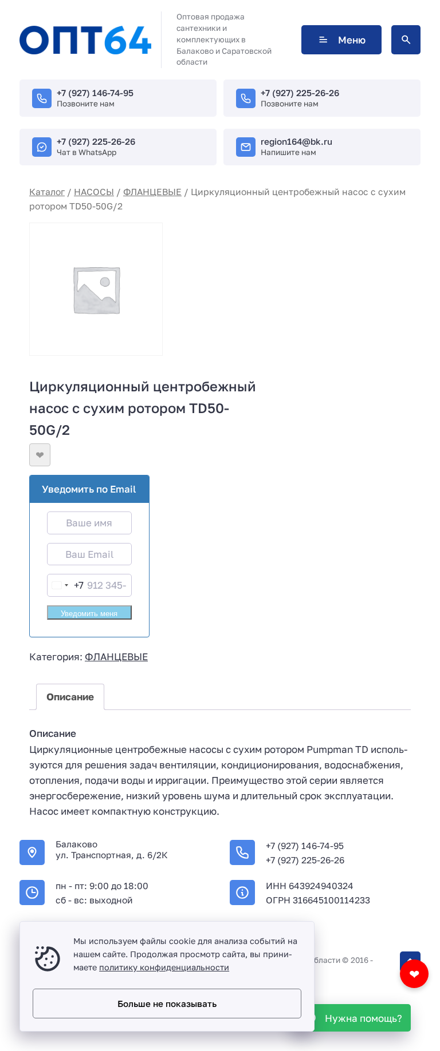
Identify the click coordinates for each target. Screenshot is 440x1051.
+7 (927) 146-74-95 (95, 93)
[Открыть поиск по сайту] (406, 39)
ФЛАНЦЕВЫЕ (152, 192)
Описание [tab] (70, 697)
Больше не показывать (167, 1003)
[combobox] (66, 585)
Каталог (47, 192)
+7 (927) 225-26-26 (300, 93)
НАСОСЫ (94, 192)
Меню (352, 40)
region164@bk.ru (296, 141)
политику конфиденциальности (164, 967)
